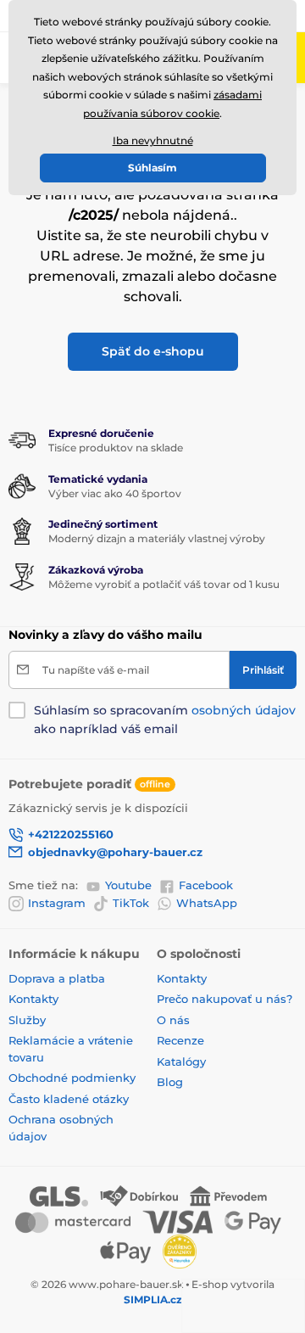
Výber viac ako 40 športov (114, 493)
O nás (173, 1020)
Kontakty (33, 998)
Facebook (206, 885)
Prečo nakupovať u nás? (224, 998)
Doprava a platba (56, 978)
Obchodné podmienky (72, 1077)
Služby (27, 1020)
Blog (170, 1082)
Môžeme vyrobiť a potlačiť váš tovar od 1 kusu (164, 584)
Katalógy (181, 1061)
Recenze (180, 1040)
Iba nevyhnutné (153, 140)
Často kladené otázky (68, 1099)
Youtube (128, 885)
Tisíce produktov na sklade (115, 447)
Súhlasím (152, 167)
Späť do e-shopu (153, 351)
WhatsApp (206, 903)
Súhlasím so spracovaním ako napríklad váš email (165, 720)
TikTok (131, 903)
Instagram (57, 903)
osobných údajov (243, 710)
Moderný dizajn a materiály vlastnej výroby (156, 538)
